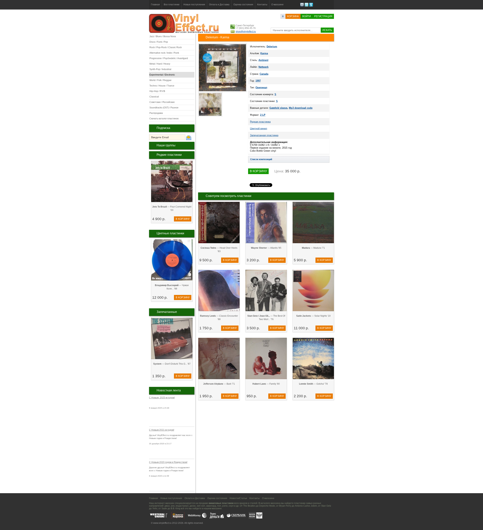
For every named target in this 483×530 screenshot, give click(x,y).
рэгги (225, 506)
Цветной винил (258, 128)
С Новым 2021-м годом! (161, 430)
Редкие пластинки (169, 154)
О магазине (277, 4)
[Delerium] (222, 91)
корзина (293, 16)
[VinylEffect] (311, 6)
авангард (211, 506)
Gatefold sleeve (278, 107)
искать (327, 30)
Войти (306, 16)
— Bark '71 (219, 384)
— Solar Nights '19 (313, 316)
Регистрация (323, 16)
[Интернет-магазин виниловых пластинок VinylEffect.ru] (184, 32)
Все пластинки (171, 4)
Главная (155, 4)
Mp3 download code (300, 107)
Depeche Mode (267, 506)
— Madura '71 (313, 248)
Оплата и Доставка (219, 4)
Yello (154, 508)
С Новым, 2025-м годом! (162, 397)
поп (219, 506)
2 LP (262, 114)
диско (193, 506)
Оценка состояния (243, 4)
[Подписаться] (189, 137)
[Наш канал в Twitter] (306, 6)
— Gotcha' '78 (313, 384)
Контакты (262, 4)
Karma (264, 53)
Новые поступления (194, 4)
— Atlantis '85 (266, 248)
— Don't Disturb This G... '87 (172, 364)
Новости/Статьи (238, 498)
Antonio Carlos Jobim (306, 506)
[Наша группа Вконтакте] (302, 6)
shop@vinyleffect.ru (246, 31)
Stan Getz (326, 506)
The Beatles (249, 506)
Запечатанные (167, 311)
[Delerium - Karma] (210, 116)
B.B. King (175, 508)
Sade (164, 508)
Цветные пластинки (170, 233)
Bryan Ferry (285, 506)
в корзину (183, 219)
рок (173, 506)
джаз (167, 506)
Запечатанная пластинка (264, 135)
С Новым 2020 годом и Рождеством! (168, 462)
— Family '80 (266, 384)
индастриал (182, 506)
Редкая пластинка (260, 121)
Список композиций (261, 159)
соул (231, 506)
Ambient (263, 60)
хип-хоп (201, 506)
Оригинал (261, 87)
